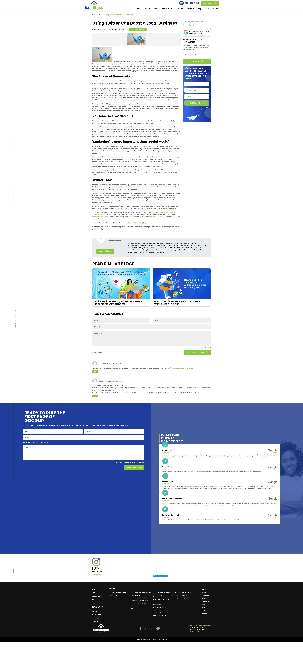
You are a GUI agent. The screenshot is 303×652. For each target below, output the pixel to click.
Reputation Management (160, 607)
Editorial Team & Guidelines (97, 607)
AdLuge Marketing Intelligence (183, 598)
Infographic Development (138, 603)
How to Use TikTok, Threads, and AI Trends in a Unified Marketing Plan (179, 302)
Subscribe (195, 61)
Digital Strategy (113, 595)
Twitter (157, 83)
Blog (199, 9)
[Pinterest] (193, 25)
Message (28, 447)
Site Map (95, 621)
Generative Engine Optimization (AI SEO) (163, 596)
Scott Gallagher (105, 29)
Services (147, 9)
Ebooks (204, 610)
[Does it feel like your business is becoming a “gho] (148, 565)
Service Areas (167, 9)
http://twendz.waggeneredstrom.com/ (180, 368)
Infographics (205, 607)
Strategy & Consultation (117, 592)
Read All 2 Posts (105, 251)
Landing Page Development (139, 598)
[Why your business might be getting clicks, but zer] (173, 565)
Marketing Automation (159, 615)
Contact (216, 9)
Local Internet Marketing (134, 223)
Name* (27, 431)
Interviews (205, 613)
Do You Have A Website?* (31, 442)
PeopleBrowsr (153, 217)
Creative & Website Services (141, 592)
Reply (95, 371)
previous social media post (167, 212)
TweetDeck (97, 214)
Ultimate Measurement (181, 595)
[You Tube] (15, 311)
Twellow (95, 193)
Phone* (88, 431)
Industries (204, 598)
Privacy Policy (96, 614)
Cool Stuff (190, 9)
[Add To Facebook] (15, 320)
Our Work (179, 9)
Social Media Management (160, 613)
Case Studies (205, 595)
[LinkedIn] (15, 315)
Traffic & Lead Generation (162, 592)
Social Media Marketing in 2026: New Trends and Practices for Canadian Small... (120, 302)
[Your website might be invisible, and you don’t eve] (122, 565)
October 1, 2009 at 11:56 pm (115, 381)
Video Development (137, 606)
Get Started (195, 103)
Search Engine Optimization (161, 599)
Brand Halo (134, 609)
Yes (43, 442)
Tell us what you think (195, 352)
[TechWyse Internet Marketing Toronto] (93, 6)
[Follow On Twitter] (186, 25)
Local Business (157, 605)
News (207, 9)
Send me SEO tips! (205, 348)
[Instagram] (15, 318)
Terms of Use (96, 618)
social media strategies (125, 64)
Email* (27, 437)
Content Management (159, 610)
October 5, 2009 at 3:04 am (115, 364)
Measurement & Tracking (183, 592)
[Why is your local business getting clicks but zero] (198, 565)
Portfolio (204, 592)
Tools (203, 604)
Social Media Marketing (138, 29)
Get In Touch (132, 467)
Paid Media (156, 602)
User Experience (113, 598)
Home (138, 9)
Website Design (135, 595)
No (48, 442)
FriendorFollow (97, 217)
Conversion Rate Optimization (139, 600)
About (156, 9)
